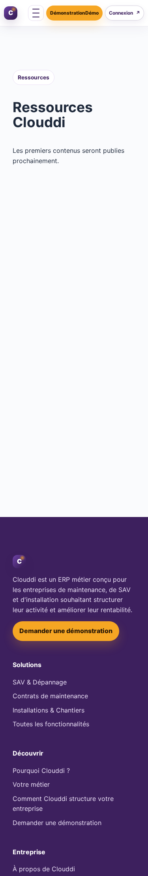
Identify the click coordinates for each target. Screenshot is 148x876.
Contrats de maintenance (50, 696)
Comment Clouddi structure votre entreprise (63, 804)
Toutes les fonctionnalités (51, 724)
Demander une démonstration (65, 631)
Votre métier (31, 784)
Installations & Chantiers (48, 710)
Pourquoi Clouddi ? (41, 770)
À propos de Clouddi (44, 869)
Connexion (124, 13)
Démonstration (67, 13)
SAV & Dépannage (40, 682)
